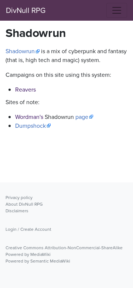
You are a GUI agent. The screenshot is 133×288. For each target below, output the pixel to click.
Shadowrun (20, 51)
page (81, 117)
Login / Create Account (28, 229)
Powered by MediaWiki (28, 254)
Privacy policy (19, 197)
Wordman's (29, 117)
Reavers (25, 89)
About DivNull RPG (24, 204)
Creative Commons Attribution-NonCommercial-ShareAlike (64, 247)
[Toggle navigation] (116, 10)
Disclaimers (17, 211)
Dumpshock (30, 125)
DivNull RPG (25, 10)
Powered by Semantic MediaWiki (38, 261)
